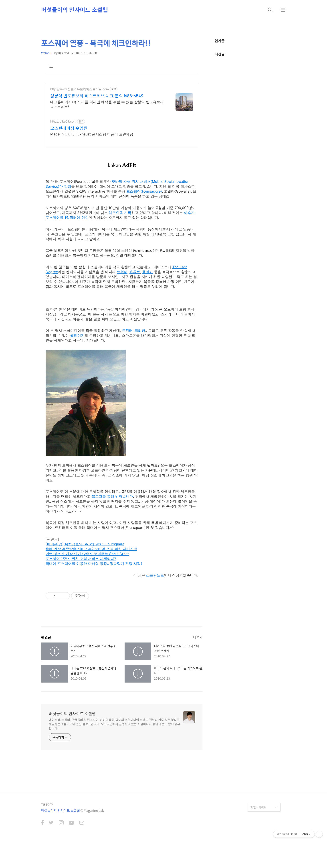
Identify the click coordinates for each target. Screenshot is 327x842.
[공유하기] (59, 595)
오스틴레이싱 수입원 (68, 128)
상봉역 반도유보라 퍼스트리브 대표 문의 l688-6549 (96, 95)
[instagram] (61, 823)
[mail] (81, 823)
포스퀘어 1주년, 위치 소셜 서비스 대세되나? (81, 558)
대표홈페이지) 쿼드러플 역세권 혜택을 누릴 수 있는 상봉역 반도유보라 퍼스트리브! (107, 104)
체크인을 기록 (120, 212)
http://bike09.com (63, 121)
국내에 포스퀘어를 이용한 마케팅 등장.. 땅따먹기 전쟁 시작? (94, 563)
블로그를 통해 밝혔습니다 (112, 496)
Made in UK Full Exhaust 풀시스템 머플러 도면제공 (91, 134)
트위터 (122, 272)
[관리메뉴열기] (319, 834)
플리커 (147, 272)
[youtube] (71, 823)
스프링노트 (155, 575)
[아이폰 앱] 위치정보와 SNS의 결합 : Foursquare (85, 544)
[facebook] (42, 823)
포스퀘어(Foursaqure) (144, 191)
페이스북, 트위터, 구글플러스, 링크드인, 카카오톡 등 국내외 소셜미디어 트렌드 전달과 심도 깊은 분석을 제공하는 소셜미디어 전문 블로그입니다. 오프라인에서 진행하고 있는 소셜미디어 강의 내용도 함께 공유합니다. (114, 723)
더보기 (197, 637)
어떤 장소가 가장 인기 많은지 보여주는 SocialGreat (87, 554)
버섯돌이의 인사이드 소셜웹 (74, 9)
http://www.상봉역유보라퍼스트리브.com (79, 89)
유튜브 (134, 272)
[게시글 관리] (65, 595)
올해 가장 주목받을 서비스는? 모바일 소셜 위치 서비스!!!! (91, 549)
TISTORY (47, 804)
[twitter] (51, 823)
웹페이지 (77, 335)
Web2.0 (46, 52)
